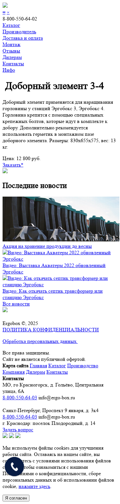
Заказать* (13, 165)
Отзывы (11, 51)
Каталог (11, 25)
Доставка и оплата (23, 38)
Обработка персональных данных (40, 341)
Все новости (16, 304)
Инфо (9, 70)
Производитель (19, 31)
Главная (38, 365)
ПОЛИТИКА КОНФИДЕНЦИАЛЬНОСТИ (51, 330)
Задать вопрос (18, 430)
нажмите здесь (34, 486)
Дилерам (12, 57)
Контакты (13, 64)
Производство (82, 365)
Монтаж (11, 44)
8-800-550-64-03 (20, 397)
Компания (14, 372)
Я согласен (16, 498)
